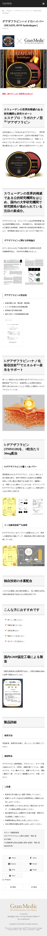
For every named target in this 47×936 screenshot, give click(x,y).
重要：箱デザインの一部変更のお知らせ (17, 94)
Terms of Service (29, 929)
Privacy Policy (13, 929)
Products (5, 28)
